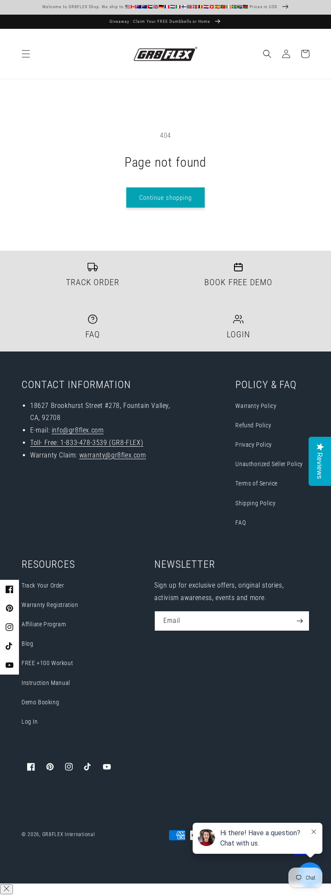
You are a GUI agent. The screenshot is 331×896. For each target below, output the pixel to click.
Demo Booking (40, 702)
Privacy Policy (253, 444)
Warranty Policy (255, 405)
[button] (25, 53)
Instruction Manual (46, 682)
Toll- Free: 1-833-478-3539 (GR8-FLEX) (86, 443)
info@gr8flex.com (78, 430)
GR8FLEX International (68, 834)
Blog (27, 643)
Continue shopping (165, 198)
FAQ (240, 522)
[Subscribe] (299, 621)
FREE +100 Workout (47, 663)
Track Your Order (43, 585)
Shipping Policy (255, 503)
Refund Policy (253, 425)
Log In (30, 721)
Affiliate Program (44, 624)
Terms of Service (256, 483)
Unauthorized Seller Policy (269, 463)
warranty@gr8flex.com (112, 455)
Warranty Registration (50, 604)
